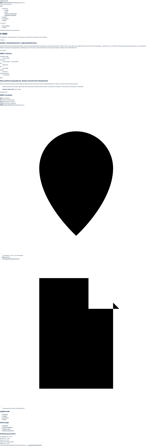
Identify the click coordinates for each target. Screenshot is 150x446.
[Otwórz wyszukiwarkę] (5, 23)
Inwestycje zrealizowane (11, 13)
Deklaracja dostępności (8, 430)
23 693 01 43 (7, 257)
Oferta (6, 12)
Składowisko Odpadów (10, 15)
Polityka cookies (6, 429)
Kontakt (4, 20)
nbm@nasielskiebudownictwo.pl (11, 259)
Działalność (5, 414)
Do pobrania (5, 18)
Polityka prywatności (7, 427)
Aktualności (5, 425)
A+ (3, 23)
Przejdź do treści (4, 1)
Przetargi (4, 17)
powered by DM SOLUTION (35, 445)
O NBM (6, 10)
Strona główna (6, 26)
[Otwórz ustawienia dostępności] (0, 23)
